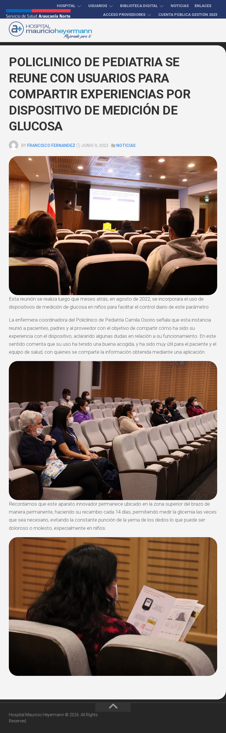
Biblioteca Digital (139, 6)
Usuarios (97, 6)
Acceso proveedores (124, 14)
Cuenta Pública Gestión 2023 (187, 14)
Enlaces (203, 6)
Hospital (66, 6)
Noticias (180, 6)
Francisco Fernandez (51, 145)
